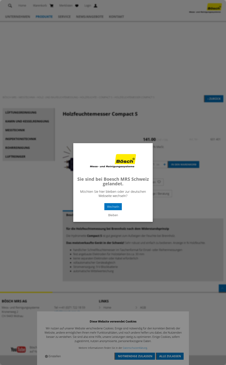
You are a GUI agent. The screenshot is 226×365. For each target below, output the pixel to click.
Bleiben (113, 215)
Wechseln (113, 207)
